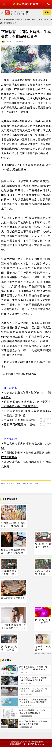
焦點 (18, 19)
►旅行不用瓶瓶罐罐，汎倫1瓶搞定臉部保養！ (20, 425)
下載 (47, 12)
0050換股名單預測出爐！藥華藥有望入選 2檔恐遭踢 (43, 573)
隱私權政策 (40, 742)
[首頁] (26, 4)
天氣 (36, 484)
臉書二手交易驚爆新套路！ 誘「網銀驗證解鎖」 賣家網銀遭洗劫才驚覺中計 (13, 551)
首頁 (2, 19)
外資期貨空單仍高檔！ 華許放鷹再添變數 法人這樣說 (9, 573)
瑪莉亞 (12, 484)
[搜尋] (48, 6)
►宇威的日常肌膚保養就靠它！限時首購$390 (20, 420)
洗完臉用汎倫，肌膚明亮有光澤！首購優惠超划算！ (9, 648)
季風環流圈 (27, 484)
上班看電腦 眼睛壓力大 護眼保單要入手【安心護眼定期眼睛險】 (13, 627)
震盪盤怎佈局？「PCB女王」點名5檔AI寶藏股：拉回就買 (43, 546)
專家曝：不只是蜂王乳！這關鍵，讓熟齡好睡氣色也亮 (43, 648)
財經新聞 (10, 19)
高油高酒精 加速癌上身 (13, 598)
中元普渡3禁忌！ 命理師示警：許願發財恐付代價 (13, 524)
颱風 (19, 484)
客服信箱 (14, 742)
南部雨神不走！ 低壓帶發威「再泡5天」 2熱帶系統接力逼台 (43, 621)
